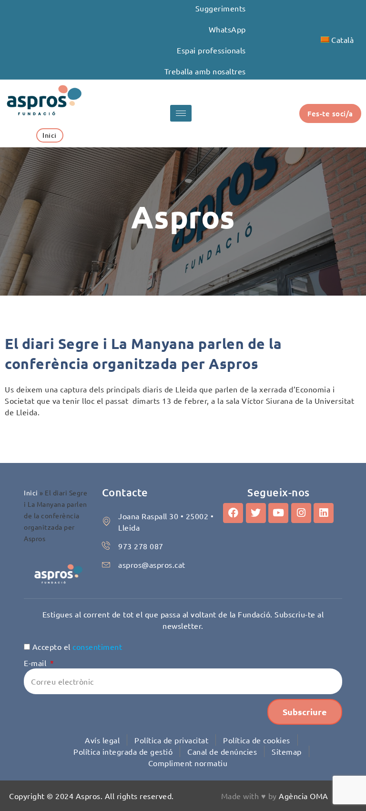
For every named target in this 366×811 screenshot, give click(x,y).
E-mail (36, 662)
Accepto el (77, 646)
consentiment (97, 646)
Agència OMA (303, 796)
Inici (31, 492)
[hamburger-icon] (181, 113)
